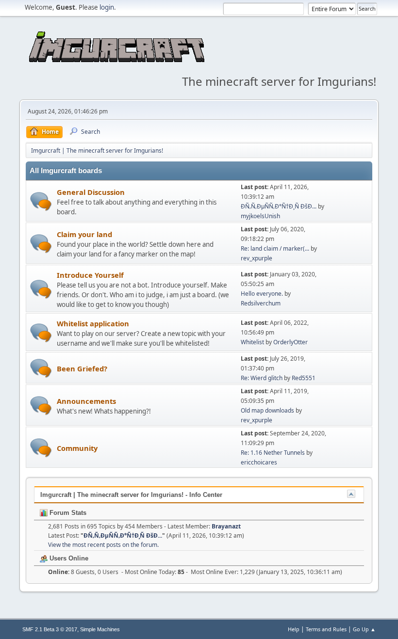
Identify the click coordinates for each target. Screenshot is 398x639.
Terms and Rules (326, 629)
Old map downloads (267, 410)
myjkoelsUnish (260, 216)
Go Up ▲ (364, 629)
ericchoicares (259, 462)
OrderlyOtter (290, 342)
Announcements (86, 401)
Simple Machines (100, 629)
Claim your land (84, 234)
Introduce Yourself (90, 275)
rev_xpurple (256, 258)
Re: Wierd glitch (261, 378)
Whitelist (252, 342)
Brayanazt (226, 526)
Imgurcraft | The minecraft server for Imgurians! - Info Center (131, 494)
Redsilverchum (261, 303)
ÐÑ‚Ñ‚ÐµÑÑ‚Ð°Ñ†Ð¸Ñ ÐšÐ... (278, 206)
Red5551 (303, 378)
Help (293, 629)
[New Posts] (41, 201)
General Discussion (91, 192)
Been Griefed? (82, 368)
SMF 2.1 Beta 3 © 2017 (49, 629)
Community (77, 448)
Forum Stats (67, 512)
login (107, 7)
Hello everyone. (262, 293)
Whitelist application (93, 323)
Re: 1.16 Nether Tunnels (273, 452)
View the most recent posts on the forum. (103, 545)
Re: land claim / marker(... (275, 248)
